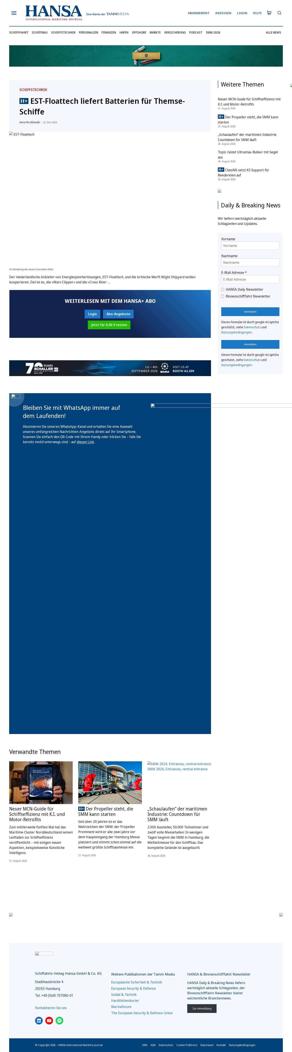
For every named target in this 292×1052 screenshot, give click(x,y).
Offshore (139, 32)
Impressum (207, 1045)
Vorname (228, 239)
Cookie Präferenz (186, 1045)
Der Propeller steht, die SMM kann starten (105, 811)
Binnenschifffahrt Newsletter (248, 296)
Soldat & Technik (124, 994)
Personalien (88, 32)
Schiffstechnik (63, 32)
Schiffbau (40, 32)
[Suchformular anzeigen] (279, 13)
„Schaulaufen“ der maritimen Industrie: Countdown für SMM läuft (177, 814)
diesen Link (85, 442)
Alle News (273, 32)
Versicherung (175, 32)
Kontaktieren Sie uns (51, 1007)
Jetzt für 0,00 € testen (109, 324)
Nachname (229, 255)
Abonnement (199, 13)
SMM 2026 (213, 32)
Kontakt (221, 1045)
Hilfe (257, 13)
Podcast (195, 32)
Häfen (123, 32)
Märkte (155, 32)
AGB (153, 1045)
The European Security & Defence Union (142, 1013)
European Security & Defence (133, 988)
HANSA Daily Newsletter (244, 289)
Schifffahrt (18, 32)
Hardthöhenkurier (125, 1000)
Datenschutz (252, 327)
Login (242, 13)
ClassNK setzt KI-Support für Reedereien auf (243, 172)
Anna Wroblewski (29, 122)
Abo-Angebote (118, 314)
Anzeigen (223, 13)
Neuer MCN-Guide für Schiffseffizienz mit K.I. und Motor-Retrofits (37, 814)
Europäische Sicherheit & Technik (136, 982)
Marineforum (121, 1006)
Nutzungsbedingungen (236, 332)
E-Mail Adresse (234, 272)
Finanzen (109, 32)
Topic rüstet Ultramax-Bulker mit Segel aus (248, 155)
